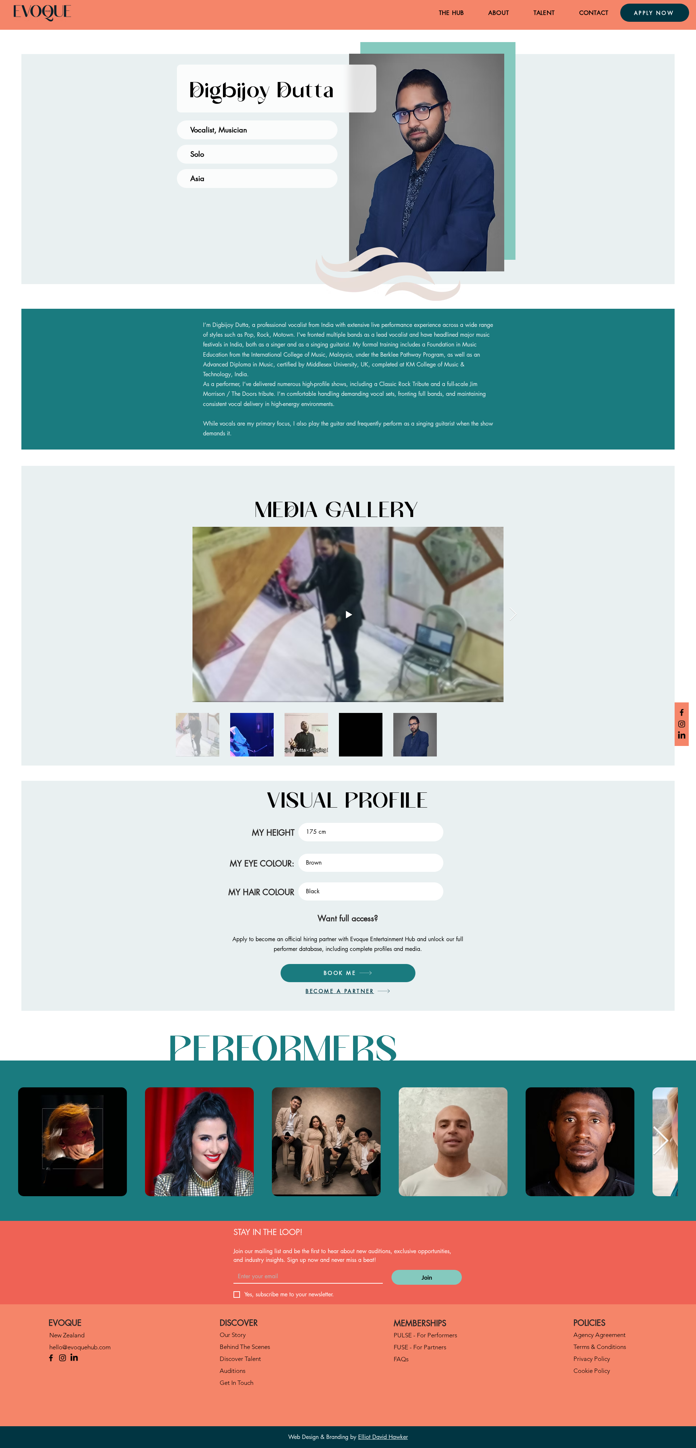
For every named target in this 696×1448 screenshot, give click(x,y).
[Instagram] (681, 724)
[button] (451, 12)
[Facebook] (681, 712)
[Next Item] (513, 614)
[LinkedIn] (681, 735)
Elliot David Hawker (383, 1437)
